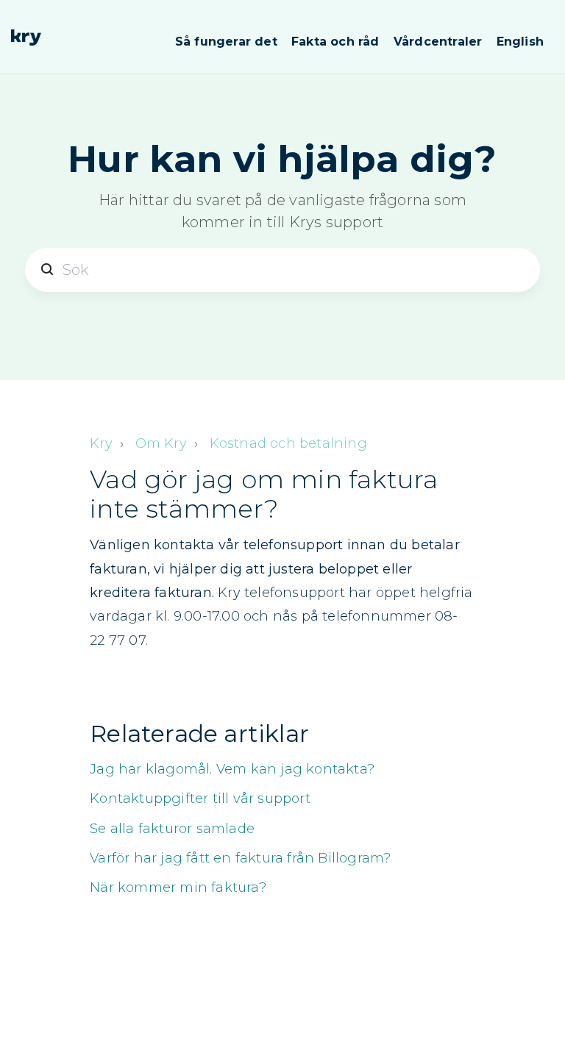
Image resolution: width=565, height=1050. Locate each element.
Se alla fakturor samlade (172, 829)
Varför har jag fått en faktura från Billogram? (240, 858)
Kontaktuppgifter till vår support (200, 798)
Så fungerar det (226, 42)
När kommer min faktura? (178, 887)
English (520, 42)
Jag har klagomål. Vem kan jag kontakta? (232, 769)
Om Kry (161, 443)
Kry (101, 443)
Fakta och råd (335, 42)
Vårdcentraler (438, 42)
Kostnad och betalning (288, 443)
